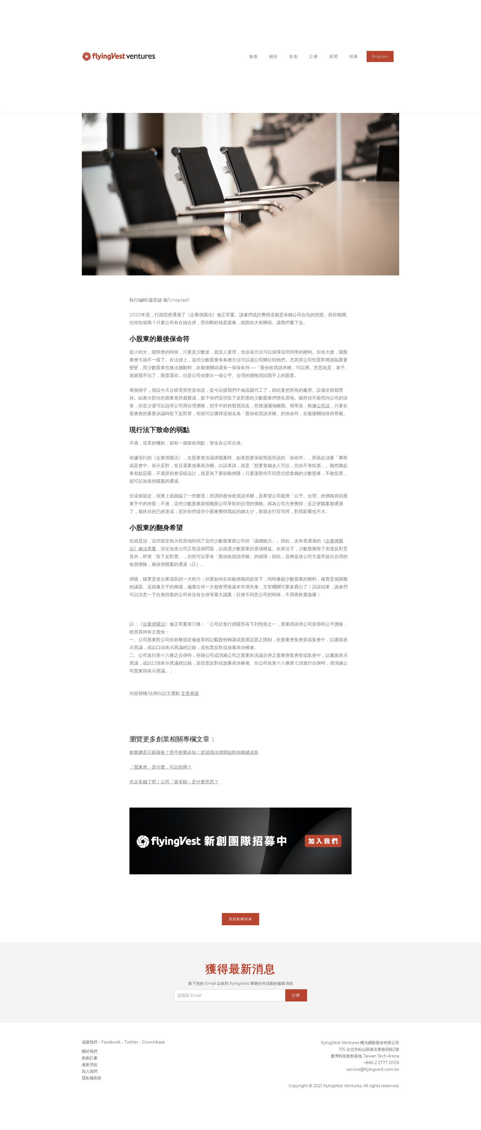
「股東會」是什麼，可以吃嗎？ (160, 767)
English (380, 56)
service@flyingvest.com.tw (373, 1069)
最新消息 (89, 1064)
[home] (119, 56)
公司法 (323, 405)
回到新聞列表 (240, 919)
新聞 (333, 56)
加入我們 (89, 1071)
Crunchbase (153, 1042)
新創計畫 (89, 1057)
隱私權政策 (91, 1077)
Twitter (131, 1042)
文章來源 (190, 693)
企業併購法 (154, 624)
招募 (353, 56)
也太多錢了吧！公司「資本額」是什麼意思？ (174, 781)
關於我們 (89, 1051)
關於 (273, 56)
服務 (253, 56)
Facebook (111, 1042)
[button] (313, 56)
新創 (293, 56)
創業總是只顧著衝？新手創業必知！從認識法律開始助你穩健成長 (194, 752)
